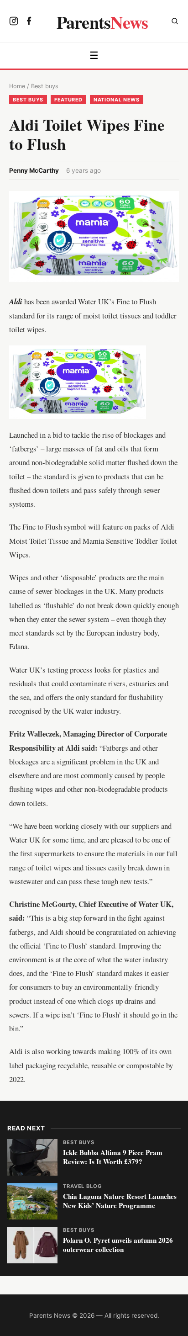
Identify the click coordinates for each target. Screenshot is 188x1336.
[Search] (175, 22)
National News (117, 99)
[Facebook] (29, 21)
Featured (68, 99)
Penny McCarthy (34, 170)
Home (17, 86)
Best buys (44, 86)
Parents (102, 22)
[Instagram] (13, 21)
